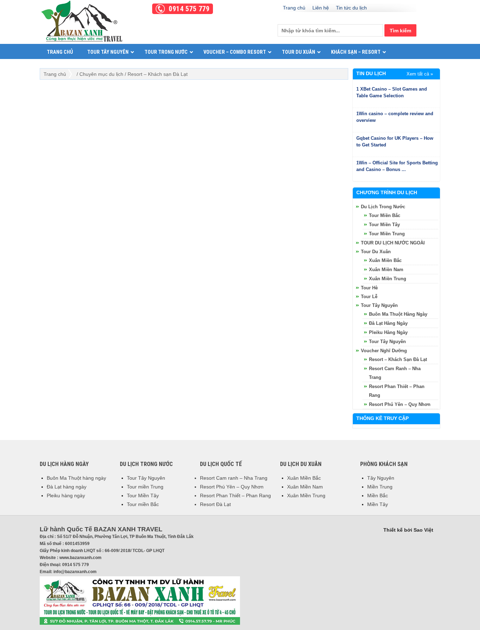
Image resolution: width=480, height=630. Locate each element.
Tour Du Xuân (376, 251)
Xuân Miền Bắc (385, 260)
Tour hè (369, 287)
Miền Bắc (377, 495)
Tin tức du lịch (351, 8)
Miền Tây (377, 504)
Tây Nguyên (380, 478)
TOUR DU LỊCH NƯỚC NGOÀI (393, 242)
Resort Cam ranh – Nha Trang (233, 478)
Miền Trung (380, 487)
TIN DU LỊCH (371, 73)
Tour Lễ (369, 296)
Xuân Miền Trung (387, 278)
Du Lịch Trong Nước (383, 206)
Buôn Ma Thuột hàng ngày (398, 314)
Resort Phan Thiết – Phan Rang (235, 495)
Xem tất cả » (420, 74)
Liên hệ (320, 8)
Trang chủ (294, 8)
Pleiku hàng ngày (388, 332)
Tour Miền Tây (384, 224)
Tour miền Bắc (384, 215)
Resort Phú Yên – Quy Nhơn (232, 487)
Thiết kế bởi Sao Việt (408, 530)
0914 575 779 (189, 8)
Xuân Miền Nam (386, 269)
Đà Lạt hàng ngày (388, 323)
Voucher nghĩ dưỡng (384, 350)
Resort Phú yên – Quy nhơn (399, 404)
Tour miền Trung (387, 233)
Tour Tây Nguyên (379, 305)
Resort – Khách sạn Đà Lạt (398, 359)
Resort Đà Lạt (215, 504)
